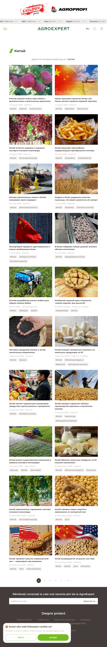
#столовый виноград (28, 158)
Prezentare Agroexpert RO (71, 623)
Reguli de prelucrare (64, 619)
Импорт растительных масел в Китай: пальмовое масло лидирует (27, 198)
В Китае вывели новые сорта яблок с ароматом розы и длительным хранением (30, 99)
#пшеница (69, 207)
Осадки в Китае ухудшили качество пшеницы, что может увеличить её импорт (76, 198)
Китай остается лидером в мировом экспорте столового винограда (27, 149)
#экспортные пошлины (77, 364)
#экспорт (14, 470)
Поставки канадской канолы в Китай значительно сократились (27, 351)
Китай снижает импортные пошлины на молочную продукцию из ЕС (75, 351)
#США (58, 566)
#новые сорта (35, 109)
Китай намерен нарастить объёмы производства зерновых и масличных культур (74, 406)
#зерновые (69, 109)
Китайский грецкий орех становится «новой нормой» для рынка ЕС (73, 301)
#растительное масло (28, 207)
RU (87, 28)
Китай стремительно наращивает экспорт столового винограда (30, 510)
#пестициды (36, 470)
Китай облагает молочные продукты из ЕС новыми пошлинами (76, 461)
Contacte (85, 619)
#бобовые (23, 311)
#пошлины (91, 470)
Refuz (21, 637)
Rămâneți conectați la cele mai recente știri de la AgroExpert (53, 594)
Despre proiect (24, 619)
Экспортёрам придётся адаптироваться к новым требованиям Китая (29, 247)
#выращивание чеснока (75, 257)
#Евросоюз (60, 364)
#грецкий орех (62, 311)
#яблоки (22, 109)
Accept (53, 637)
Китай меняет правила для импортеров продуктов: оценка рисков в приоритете (29, 404)
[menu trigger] (5, 29)
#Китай (13, 109)
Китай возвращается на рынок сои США (74, 559)
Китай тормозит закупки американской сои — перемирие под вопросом (29, 560)
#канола (22, 360)
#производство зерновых (66, 421)
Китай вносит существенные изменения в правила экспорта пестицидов (30, 461)
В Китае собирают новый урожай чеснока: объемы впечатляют (76, 247)
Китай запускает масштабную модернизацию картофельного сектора (74, 149)
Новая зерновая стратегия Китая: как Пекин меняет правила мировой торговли (76, 99)
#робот (34, 311)
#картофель (70, 158)
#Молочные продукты (74, 360)
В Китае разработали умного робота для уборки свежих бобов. (29, 301)
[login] (101, 29)
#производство (84, 158)
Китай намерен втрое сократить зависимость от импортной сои (71, 510)
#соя (67, 519)
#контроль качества (85, 207)
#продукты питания (27, 257)
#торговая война (34, 569)
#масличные (82, 109)
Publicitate (43, 619)
